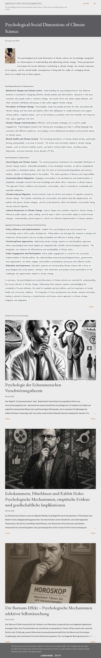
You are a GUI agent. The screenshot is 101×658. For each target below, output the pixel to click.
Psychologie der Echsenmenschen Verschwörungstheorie (33, 387)
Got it (58, 655)
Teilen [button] (91, 307)
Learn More (47, 655)
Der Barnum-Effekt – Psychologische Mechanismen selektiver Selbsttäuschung (48, 610)
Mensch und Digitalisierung (23, 3)
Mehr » (93, 419)
